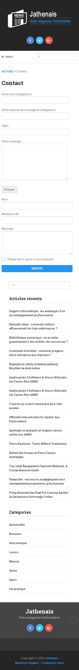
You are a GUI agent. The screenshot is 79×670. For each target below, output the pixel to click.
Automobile (17, 524)
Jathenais (39, 611)
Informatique (18, 543)
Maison (14, 561)
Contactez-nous (53, 662)
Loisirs (14, 552)
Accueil (8, 71)
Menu (9, 56)
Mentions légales (26, 662)
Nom (5, 199)
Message (7, 228)
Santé (13, 570)
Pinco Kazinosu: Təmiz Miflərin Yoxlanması (38, 443)
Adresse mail (10, 214)
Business (15, 534)
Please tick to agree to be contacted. (30, 259)
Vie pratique (17, 589)
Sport (13, 579)
